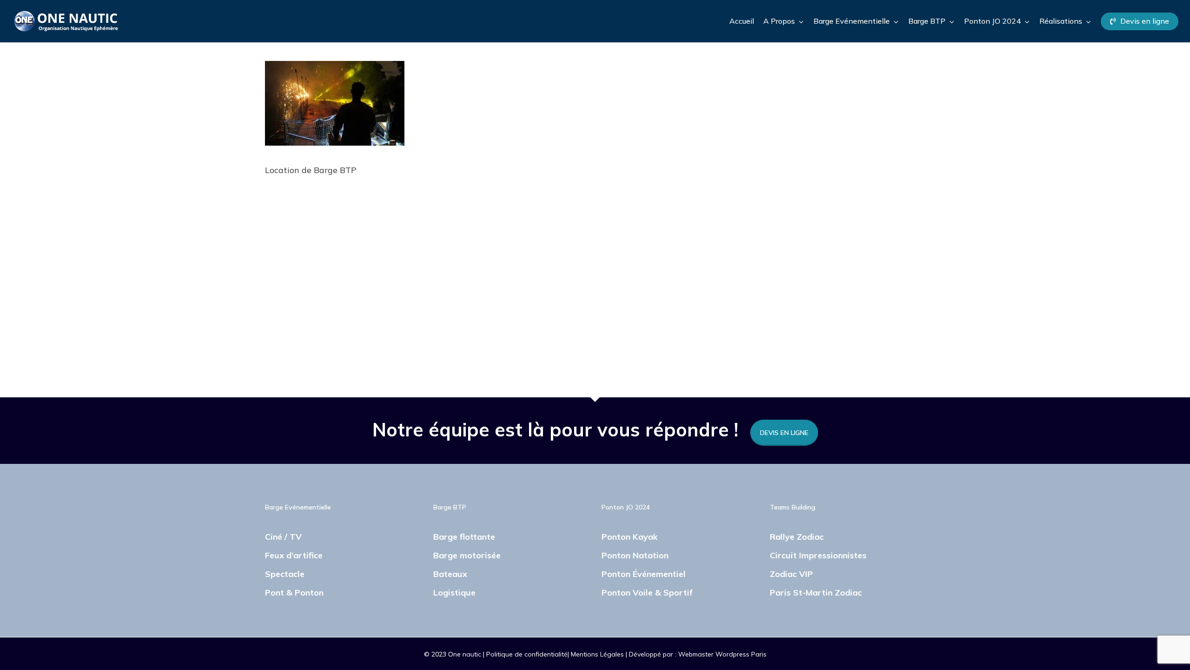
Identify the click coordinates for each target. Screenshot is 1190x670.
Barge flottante (464, 536)
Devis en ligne (784, 433)
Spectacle (284, 574)
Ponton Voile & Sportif (647, 592)
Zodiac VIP (791, 574)
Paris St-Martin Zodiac (816, 592)
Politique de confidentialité (527, 654)
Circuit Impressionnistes (818, 555)
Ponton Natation (635, 555)
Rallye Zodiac (797, 536)
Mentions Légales (598, 654)
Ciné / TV (283, 536)
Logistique (454, 592)
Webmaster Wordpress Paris (722, 654)
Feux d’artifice (294, 555)
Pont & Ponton (294, 592)
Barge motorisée (467, 555)
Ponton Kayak (630, 536)
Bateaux (450, 574)
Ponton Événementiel (644, 574)
